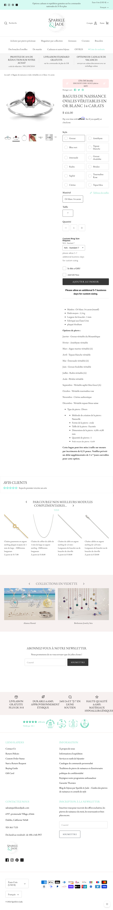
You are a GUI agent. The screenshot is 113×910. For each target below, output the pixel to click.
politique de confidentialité (71, 773)
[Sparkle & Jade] (56, 23)
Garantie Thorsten (67, 782)
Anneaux (72, 40)
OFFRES (79, 49)
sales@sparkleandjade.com (17, 807)
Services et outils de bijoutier (71, 758)
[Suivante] (53, 105)
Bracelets (99, 40)
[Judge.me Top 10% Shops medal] (84, 723)
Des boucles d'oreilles (17, 49)
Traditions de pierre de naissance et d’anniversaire (81, 768)
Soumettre (78, 662)
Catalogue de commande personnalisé (76, 763)
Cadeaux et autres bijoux (58, 49)
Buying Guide (12, 768)
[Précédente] (7, 105)
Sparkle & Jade (16, 901)
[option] (30, 105)
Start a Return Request (16, 763)
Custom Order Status (15, 758)
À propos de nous (67, 748)
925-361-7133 (12, 827)
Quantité (67, 221)
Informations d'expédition (71, 753)
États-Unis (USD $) (99, 2)
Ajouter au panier (85, 281)
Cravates (85, 40)
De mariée (37, 49)
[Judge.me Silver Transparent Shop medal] (61, 723)
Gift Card (10, 773)
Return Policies (12, 753)
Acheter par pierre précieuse (23, 40)
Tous (56, 510)
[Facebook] (5, 5)
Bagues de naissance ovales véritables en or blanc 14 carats (33, 75)
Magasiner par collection (52, 40)
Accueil (7, 75)
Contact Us (11, 748)
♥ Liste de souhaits (96, 49)
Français (103, 7)
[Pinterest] (13, 5)
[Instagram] (9, 5)
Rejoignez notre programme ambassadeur (77, 777)
